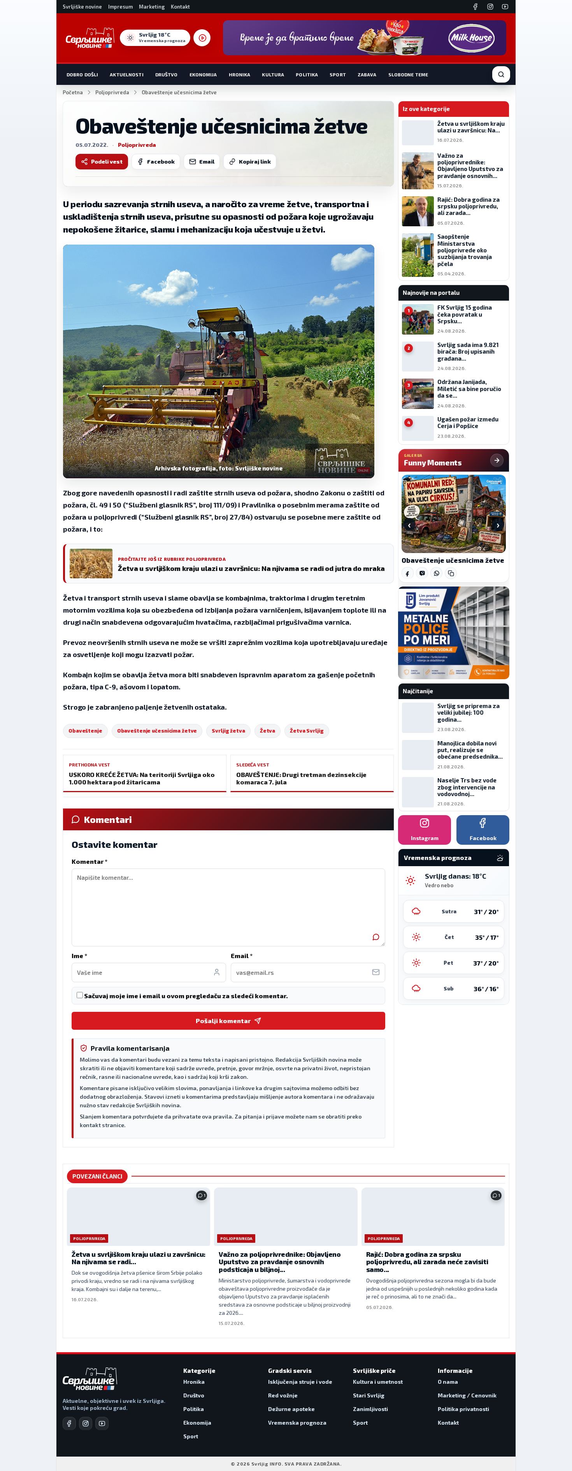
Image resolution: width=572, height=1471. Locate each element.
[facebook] (69, 1423)
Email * (242, 955)
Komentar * (89, 861)
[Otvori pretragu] (501, 74)
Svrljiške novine (82, 7)
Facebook (161, 161)
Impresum (120, 7)
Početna (73, 92)
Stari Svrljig (368, 1395)
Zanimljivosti (370, 1409)
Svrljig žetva (228, 731)
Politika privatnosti (463, 1409)
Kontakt (180, 7)
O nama (448, 1381)
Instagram (425, 838)
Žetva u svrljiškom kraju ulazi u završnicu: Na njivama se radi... (138, 1258)
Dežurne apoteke (291, 1409)
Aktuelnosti (126, 74)
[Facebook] (475, 6)
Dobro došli (82, 74)
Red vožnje (283, 1395)
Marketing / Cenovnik (467, 1395)
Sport (338, 74)
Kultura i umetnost (378, 1381)
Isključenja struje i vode (300, 1381)
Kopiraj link (255, 161)
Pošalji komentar (223, 1020)
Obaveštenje (85, 731)
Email (206, 161)
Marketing (152, 7)
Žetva (267, 731)
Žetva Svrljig (306, 731)
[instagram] (85, 1423)
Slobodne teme (408, 74)
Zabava (367, 74)
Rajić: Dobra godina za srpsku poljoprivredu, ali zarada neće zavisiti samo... (427, 1261)
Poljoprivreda (112, 92)
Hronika (240, 74)
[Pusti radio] (202, 37)
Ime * (79, 955)
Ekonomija (203, 74)
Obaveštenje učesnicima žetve (157, 731)
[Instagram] (490, 6)
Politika (307, 74)
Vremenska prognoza (297, 1422)
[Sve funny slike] (497, 460)
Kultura (273, 74)
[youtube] (102, 1423)
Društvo (166, 74)
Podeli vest (107, 161)
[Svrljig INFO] (90, 38)
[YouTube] (505, 6)
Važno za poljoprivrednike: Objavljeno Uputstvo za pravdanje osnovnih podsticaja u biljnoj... (279, 1261)
